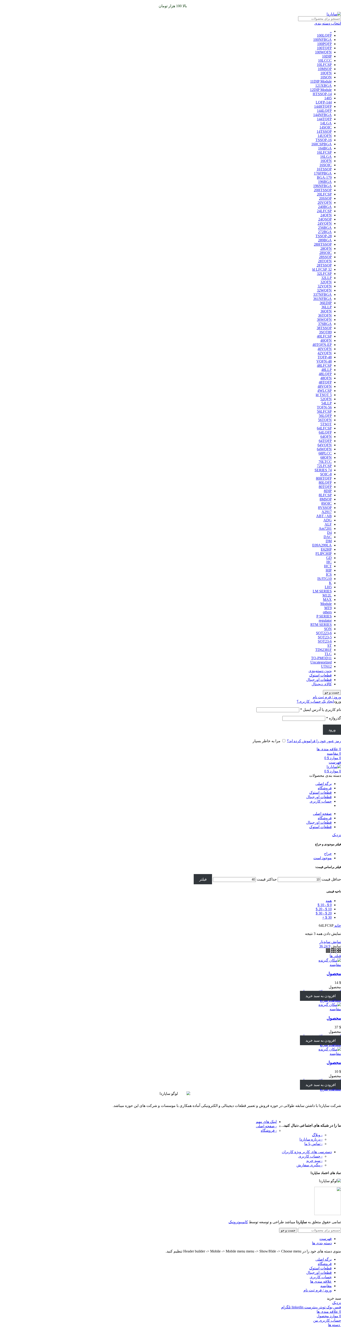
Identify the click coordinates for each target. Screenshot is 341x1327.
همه (329, 901)
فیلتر (203, 879)
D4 (329, 533)
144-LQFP (324, 102)
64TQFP (325, 441)
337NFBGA (322, 294)
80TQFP (325, 487)
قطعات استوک (320, 675)
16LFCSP (324, 152)
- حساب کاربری (310, 1156)
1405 (328, 98)
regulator (325, 620)
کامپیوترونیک (238, 1222)
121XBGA (323, 86)
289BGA (325, 240)
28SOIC (325, 253)
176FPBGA (323, 173)
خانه (337, 925)
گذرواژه (333, 718)
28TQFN (325, 261)
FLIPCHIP (323, 554)
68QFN (326, 457)
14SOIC (325, 127)
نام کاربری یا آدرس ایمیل (320, 710)
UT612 (326, 666)
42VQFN (325, 353)
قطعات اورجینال (319, 680)
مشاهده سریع (330, 1000)
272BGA (325, 232)
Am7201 (325, 528)
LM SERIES (322, 591)
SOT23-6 (325, 641)
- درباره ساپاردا (310, 1139)
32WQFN (324, 290)
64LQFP (325, 432)
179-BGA (324, 177)
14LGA (326, 123)
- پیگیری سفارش (309, 1165)
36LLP (326, 307)
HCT (328, 566)
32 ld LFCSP (322, 269)
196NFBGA (322, 186)
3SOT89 (325, 332)
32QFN (326, 282)
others (327, 612)
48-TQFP (325, 357)
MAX (327, 600)
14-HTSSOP (322, 94)
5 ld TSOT (324, 395)
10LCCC (325, 60)
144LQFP (324, 111)
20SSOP (325, 198)
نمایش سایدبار (330, 942)
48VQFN (325, 386)
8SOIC (326, 503)
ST (329, 645)
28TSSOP (324, 265)
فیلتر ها (335, 956)
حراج (328, 853)
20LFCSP (324, 194)
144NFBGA (322, 115)
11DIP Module (321, 81)
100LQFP (324, 35)
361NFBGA (322, 299)
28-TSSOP (323, 236)
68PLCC (325, 453)
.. (331, 31)
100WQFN (323, 52)
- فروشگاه (269, 1130)
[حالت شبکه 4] (328, 951)
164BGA (325, 148)
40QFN (326, 340)
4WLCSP (324, 391)
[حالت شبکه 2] (338, 951)
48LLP (326, 370)
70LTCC (325, 462)
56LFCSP (324, 411)
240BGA (325, 207)
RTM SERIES (321, 625)
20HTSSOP (323, 190)
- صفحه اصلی (266, 1126)
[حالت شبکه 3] (333, 951)
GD (329, 558)
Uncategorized (321, 662)
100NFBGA (322, 40)
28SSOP (325, 257)
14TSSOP (324, 131)
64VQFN (325, 445)
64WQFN (324, 449)
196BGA (325, 182)
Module (326, 604)
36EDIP (326, 303)
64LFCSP (324, 428)
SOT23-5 (325, 637)
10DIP (327, 56)
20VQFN (325, 203)
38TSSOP (324, 328)
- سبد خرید (314, 1161)
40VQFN (325, 349)
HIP (329, 570)
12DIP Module (321, 90)
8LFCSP (325, 495)
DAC (328, 537)
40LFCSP (324, 336)
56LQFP (325, 416)
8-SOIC (326, 474)
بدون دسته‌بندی (320, 671)
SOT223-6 (324, 633)
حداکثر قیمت (267, 879)
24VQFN (325, 223)
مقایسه (326, 1286)
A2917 (327, 512)
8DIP (328, 491)
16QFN (326, 161)
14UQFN (325, 136)
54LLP (326, 403)
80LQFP (325, 483)
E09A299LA (322, 545)
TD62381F (323, 650)
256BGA (325, 228)
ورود (332, 730)
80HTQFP (324, 478)
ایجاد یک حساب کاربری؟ (315, 701)
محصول (334, 973)
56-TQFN (324, 407)
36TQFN (325, 315)
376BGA (325, 324)
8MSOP (326, 499)
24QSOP (325, 219)
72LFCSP (324, 466)
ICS (329, 574)
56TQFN (325, 420)
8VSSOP (325, 508)
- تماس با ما (313, 1144)
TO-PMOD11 (321, 658)
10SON (326, 77)
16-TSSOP (323, 140)
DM (329, 541)
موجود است (322, 858)
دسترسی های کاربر (307, 1152)
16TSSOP (324, 169)
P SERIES (324, 616)
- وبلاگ (317, 1135)
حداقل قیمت (331, 879)
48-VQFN (324, 361)
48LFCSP (324, 366)
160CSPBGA (321, 144)
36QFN (326, 311)
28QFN (326, 248)
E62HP (326, 549)
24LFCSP (324, 211)
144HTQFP (323, 106)
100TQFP (324, 48)
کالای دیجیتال (322, 684)
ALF (328, 524)
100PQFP (324, 44)
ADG (327, 520)
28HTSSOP (323, 244)
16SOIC (325, 165)
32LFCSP (324, 274)
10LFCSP (324, 65)
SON (328, 629)
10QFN (326, 73)
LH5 (328, 587)
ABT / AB (324, 516)
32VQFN (325, 286)
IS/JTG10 (324, 579)
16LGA (326, 157)
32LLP (326, 278)
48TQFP (325, 382)
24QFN (326, 215)
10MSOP (325, 69)
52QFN (326, 399)
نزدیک (336, 835)
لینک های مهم (266, 1122)
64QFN (326, 437)
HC (329, 562)
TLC (328, 654)
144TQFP (324, 119)
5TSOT (326, 424)
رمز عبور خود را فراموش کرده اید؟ (314, 741)
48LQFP (325, 374)
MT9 (328, 608)
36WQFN (324, 320)
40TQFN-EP (322, 345)
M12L (327, 595)
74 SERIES (323, 470)
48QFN (326, 378)
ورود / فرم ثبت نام (317, 1290)
